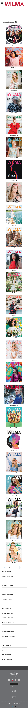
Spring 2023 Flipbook (7, 617)
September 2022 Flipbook (8, 636)
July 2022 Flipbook (6, 645)
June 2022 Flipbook (7, 650)
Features (14, 671)
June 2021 (14, 270)
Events (14, 672)
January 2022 (14, 112)
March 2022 (14, 67)
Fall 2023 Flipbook (6, 608)
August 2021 (14, 225)
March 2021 (14, 338)
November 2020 (14, 427)
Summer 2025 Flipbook (7, 576)
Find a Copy (14, 691)
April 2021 (14, 315)
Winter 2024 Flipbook (7, 585)
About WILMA (14, 696)
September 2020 (14, 472)
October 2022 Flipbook (8, 631)
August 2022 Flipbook (7, 641)
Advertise (14, 690)
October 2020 (14, 450)
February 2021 (14, 360)
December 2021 (14, 135)
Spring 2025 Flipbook (7, 581)
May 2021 (14, 292)
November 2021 (14, 157)
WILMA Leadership (14, 673)
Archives (14, 697)
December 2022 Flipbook (8, 622)
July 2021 (14, 247)
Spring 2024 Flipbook (7, 599)
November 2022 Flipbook (8, 627)
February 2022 (14, 90)
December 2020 (14, 405)
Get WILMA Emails (14, 683)
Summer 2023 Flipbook (7, 613)
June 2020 (14, 540)
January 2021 (14, 383)
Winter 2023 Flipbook (7, 604)
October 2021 (14, 180)
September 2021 (14, 202)
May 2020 (14, 562)
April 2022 (14, 45)
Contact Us (14, 688)
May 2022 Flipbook (6, 654)
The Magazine (14, 674)
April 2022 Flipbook (7, 659)
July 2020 (14, 517)
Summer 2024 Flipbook (7, 594)
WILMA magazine (14, 4)
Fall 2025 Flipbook (6, 571)
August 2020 (14, 495)
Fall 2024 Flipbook (6, 590)
